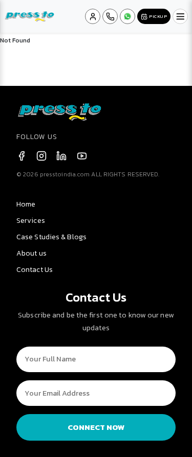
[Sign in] (92, 16)
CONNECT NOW (96, 427)
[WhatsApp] (127, 16)
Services (30, 220)
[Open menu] (180, 16)
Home (25, 204)
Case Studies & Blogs (51, 237)
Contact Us (34, 269)
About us (31, 253)
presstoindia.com (65, 174)
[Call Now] (110, 16)
